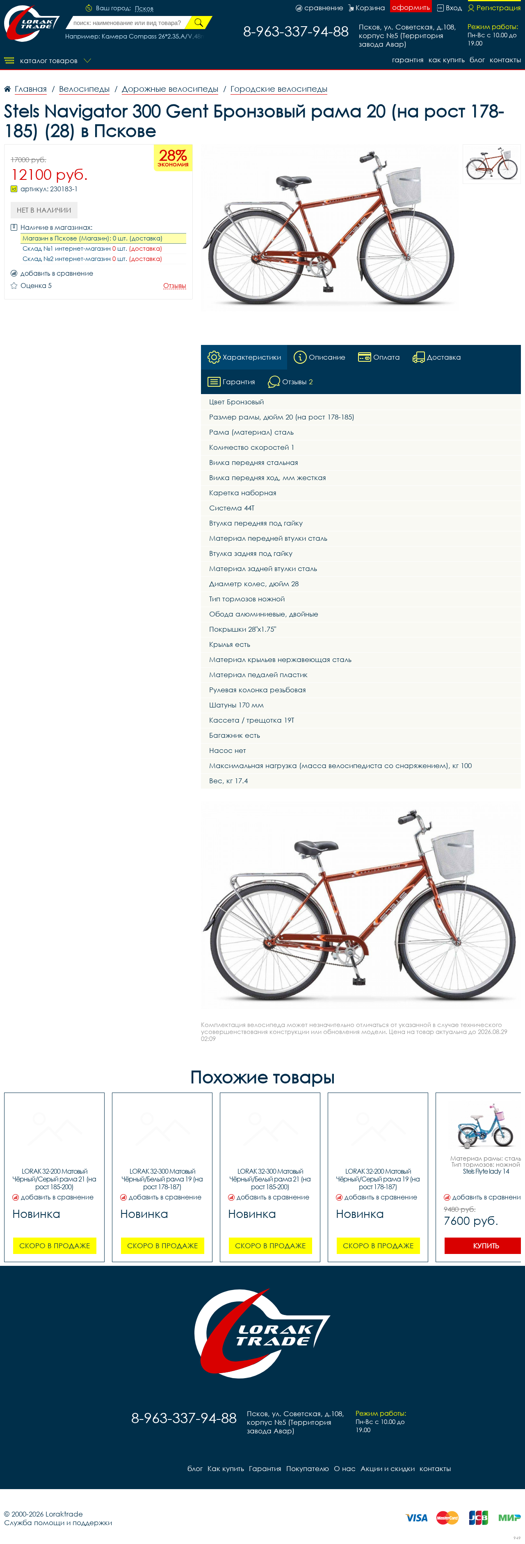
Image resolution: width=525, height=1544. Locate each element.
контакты (505, 59)
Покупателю (307, 1468)
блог (477, 59)
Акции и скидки (388, 1468)
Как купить (447, 59)
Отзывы (174, 285)
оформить (411, 7)
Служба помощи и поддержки (58, 1522)
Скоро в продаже (54, 1245)
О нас (345, 1468)
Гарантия (408, 59)
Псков (144, 8)
